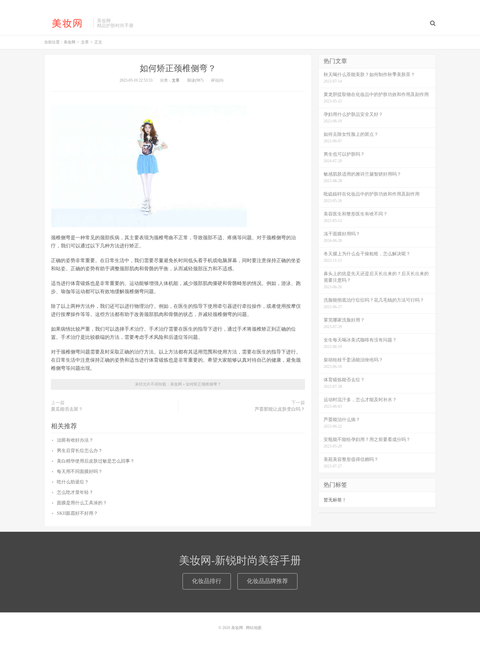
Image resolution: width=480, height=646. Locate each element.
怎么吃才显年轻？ (75, 492)
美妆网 (67, 23)
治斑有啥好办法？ (75, 440)
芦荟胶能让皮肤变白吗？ (280, 409)
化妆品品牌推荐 (267, 581)
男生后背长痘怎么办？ (80, 450)
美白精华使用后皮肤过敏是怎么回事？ (96, 461)
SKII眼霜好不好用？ (77, 513)
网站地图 (254, 627)
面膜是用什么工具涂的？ (82, 502)
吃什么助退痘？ (73, 482)
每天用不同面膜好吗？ (80, 471)
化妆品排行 (206, 581)
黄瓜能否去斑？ (67, 409)
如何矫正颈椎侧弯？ (178, 68)
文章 (176, 80)
